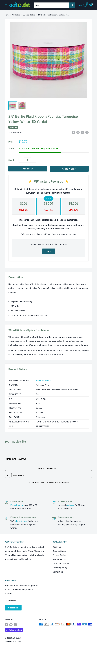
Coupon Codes (59, 551)
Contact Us (58, 571)
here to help (22, 521)
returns (70, 505)
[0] (90, 5)
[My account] (80, 5)
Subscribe (13, 607)
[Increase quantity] (33, 159)
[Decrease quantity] (21, 159)
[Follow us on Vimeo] (15, 624)
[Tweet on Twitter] (82, 132)
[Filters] (7, 475)
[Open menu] (6, 5)
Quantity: (12, 160)
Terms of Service (61, 563)
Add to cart (28, 168)
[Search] (72, 5)
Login (48, 251)
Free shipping (16, 505)
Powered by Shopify (13, 641)
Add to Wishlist (69, 168)
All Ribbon (16, 15)
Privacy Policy (59, 555)
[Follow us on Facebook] (6, 624)
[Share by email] (87, 132)
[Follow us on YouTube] (11, 624)
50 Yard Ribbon (29, 15)
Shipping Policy (60, 567)
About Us (57, 546)
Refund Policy (59, 559)
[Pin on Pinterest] (78, 132)
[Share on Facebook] (73, 132)
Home (7, 15)
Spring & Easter (42, 380)
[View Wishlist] (85, 5)
